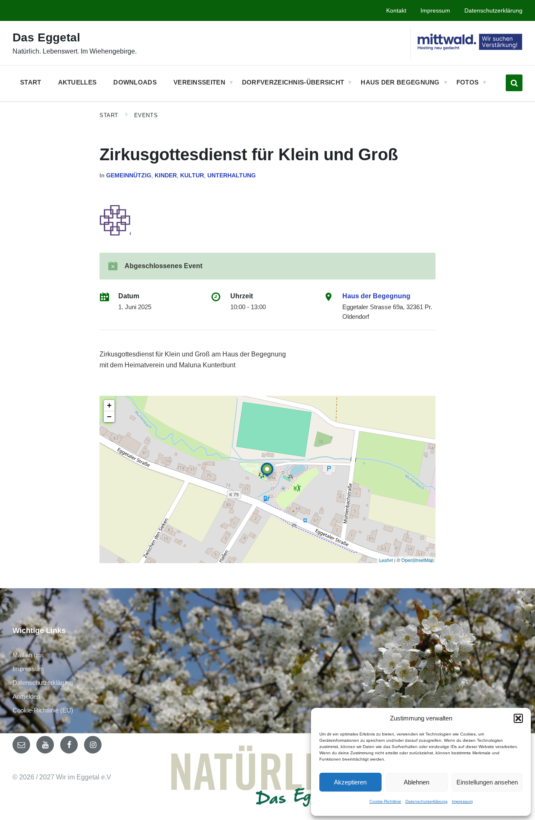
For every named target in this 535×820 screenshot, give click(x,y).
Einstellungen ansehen (487, 782)
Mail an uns (28, 655)
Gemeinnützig (128, 175)
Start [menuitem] (30, 82)
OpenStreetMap (417, 559)
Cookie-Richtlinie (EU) (43, 710)
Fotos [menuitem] (467, 82)
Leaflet (386, 559)
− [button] (109, 416)
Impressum (462, 801)
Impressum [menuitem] (435, 10)
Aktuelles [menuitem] (77, 82)
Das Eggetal (46, 37)
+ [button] (109, 405)
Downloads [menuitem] (135, 82)
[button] (518, 718)
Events (146, 115)
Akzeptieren (350, 782)
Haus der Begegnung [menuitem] (400, 82)
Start (108, 115)
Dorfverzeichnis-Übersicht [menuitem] (293, 82)
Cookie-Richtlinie (385, 801)
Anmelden (26, 696)
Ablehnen (416, 782)
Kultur (192, 175)
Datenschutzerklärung (426, 801)
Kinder (166, 175)
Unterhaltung (231, 175)
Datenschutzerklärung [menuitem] (493, 10)
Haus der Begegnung (376, 296)
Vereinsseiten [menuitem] (199, 82)
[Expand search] (514, 82)
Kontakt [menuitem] (396, 10)
